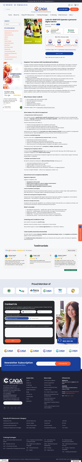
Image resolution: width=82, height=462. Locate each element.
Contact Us (28, 242)
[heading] (28, 225)
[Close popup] (65, 218)
